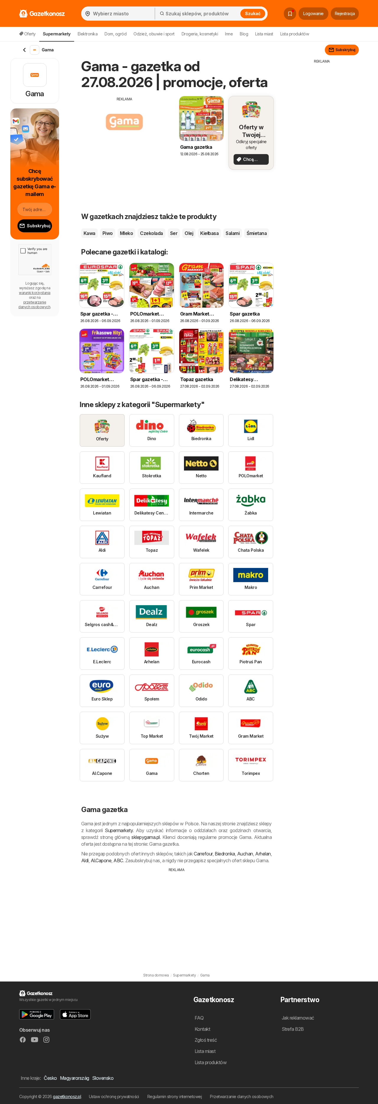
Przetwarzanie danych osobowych (241, 1096)
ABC (118, 860)
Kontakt (202, 1029)
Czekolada (151, 233)
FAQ (199, 1018)
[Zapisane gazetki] (290, 13)
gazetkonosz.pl (67, 1096)
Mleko (126, 233)
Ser (173, 233)
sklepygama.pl (145, 837)
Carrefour (203, 854)
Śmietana (257, 233)
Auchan (245, 854)
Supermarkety (119, 830)
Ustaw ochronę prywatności (114, 1096)
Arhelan (263, 854)
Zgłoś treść (206, 1040)
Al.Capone (101, 860)
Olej (189, 233)
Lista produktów (294, 33)
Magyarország (74, 1078)
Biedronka (225, 854)
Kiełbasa (209, 233)
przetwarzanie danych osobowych (34, 304)
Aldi (85, 860)
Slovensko (102, 1078)
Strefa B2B (293, 1029)
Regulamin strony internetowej (174, 1096)
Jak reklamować (298, 1018)
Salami (232, 233)
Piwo (107, 233)
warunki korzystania (34, 292)
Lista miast (264, 33)
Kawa (89, 233)
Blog (244, 33)
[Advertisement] (124, 143)
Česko (50, 1078)
